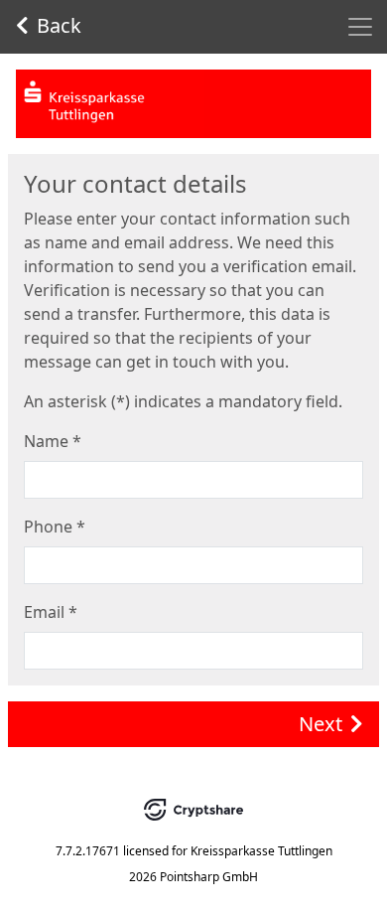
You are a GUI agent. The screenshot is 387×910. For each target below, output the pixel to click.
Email (50, 612)
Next (320, 723)
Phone (54, 526)
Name (52, 441)
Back (59, 25)
